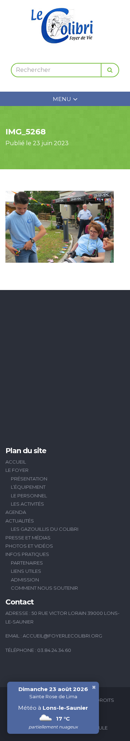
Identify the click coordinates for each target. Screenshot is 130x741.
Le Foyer (17, 470)
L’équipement (28, 487)
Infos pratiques (27, 554)
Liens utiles (26, 571)
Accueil (15, 462)
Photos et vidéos (29, 546)
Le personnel (29, 495)
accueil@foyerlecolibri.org (62, 636)
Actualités (19, 521)
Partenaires (27, 563)
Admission (25, 580)
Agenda (15, 512)
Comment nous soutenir (44, 588)
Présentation (29, 479)
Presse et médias (28, 537)
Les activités (27, 504)
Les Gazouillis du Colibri (44, 529)
